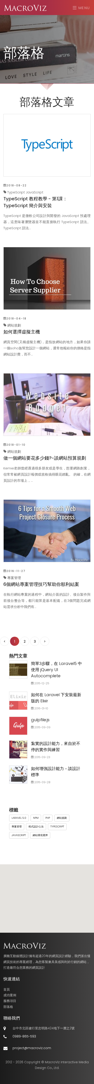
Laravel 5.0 (19, 818)
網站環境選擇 (40, 835)
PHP (47, 818)
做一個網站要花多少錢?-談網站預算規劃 (44, 458)
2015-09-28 (42, 782)
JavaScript (19, 835)
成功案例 (9, 995)
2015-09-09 (42, 727)
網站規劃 (62, 818)
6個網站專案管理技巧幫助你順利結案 (41, 584)
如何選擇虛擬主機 (21, 332)
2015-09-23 (42, 757)
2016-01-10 (41, 708)
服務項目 (9, 1001)
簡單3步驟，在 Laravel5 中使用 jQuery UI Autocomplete (56, 670)
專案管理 (17, 826)
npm (36, 818)
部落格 (8, 1006)
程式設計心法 (36, 826)
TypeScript (57, 826)
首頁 (6, 989)
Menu (83, 7)
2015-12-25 (41, 683)
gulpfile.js (40, 720)
